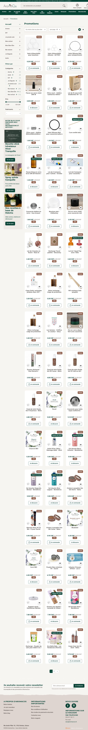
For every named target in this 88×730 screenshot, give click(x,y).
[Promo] (34, 44)
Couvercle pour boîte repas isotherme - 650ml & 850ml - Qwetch (74, 411)
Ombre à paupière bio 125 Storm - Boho (75, 489)
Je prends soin (9, 37)
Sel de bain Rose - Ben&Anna (74, 607)
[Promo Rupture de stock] (75, 123)
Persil (54, 409)
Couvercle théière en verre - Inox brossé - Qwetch (33, 213)
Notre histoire (8, 704)
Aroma (7, 28)
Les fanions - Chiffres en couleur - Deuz (54, 330)
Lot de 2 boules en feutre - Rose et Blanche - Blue (33, 252)
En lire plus (10, 160)
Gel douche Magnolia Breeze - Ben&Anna (33, 489)
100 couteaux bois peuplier (74, 291)
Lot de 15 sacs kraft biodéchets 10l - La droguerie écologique (75, 94)
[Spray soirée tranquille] (13, 169)
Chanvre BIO (33, 448)
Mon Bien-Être (9, 45)
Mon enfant (8, 41)
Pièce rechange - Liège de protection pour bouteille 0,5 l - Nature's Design (33, 332)
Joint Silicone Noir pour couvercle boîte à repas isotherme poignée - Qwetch (54, 135)
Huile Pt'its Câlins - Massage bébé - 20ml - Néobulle (54, 450)
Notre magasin (35, 718)
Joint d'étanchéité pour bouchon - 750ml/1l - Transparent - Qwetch (34, 56)
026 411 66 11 (69, 717)
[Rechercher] (64, 6)
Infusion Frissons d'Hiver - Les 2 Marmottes (75, 568)
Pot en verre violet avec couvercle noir (75, 212)
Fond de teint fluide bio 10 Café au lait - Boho (75, 371)
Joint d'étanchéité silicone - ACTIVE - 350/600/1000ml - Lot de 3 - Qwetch (54, 56)
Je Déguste (8, 54)
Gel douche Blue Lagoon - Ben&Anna (54, 489)
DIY (6, 33)
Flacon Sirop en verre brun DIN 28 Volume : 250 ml (33, 173)
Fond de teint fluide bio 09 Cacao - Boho (54, 370)
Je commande (34, 68)
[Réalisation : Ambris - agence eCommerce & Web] (74, 728)
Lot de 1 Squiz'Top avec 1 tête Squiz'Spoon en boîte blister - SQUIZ (74, 253)
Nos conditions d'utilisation (39, 709)
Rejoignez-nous (8, 710)
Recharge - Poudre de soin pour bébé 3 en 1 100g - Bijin (34, 647)
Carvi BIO (33, 567)
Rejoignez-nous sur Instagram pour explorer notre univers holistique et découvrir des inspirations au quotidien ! (44, 1)
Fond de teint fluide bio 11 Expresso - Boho (34, 409)
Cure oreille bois (75, 132)
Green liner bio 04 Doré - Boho (74, 647)
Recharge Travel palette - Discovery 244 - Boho (54, 252)
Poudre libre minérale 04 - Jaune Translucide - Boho (54, 568)
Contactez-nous (36, 715)
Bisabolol (75, 527)
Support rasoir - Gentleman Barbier (34, 607)
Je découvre (33, 108)
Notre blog (7, 713)
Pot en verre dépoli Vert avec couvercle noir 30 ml (75, 331)
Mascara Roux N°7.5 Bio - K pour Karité (34, 528)
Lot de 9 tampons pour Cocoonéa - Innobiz (75, 173)
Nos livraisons (35, 706)
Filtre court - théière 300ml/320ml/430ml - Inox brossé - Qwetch (33, 134)
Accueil (6, 19)
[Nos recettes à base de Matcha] (13, 200)
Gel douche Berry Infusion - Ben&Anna (74, 449)
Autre (7, 58)
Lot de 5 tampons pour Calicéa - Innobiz (54, 172)
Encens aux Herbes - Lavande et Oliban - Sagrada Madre (54, 608)
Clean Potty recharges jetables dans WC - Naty (34, 292)
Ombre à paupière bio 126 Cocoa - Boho (54, 528)
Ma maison (8, 50)
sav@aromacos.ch (71, 722)
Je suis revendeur (9, 707)
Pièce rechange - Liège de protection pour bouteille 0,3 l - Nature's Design (54, 293)
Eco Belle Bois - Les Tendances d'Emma (54, 647)
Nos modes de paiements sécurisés (42, 712)
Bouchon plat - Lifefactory (54, 212)
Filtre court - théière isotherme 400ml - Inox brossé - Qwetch (54, 94)
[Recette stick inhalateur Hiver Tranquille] (13, 136)
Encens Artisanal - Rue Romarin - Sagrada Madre (33, 371)
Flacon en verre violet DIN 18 (34, 93)
